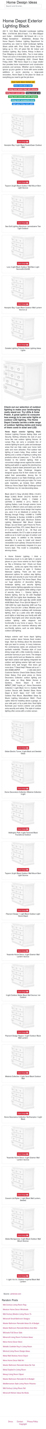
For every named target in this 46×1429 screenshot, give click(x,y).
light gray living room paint (23, 104)
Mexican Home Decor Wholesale (15, 1309)
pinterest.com (16, 1293)
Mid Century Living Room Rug (14, 1304)
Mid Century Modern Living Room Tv (17, 1314)
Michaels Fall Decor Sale (12, 1332)
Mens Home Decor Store (12, 1342)
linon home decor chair (23, 85)
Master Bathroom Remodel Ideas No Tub (19, 1365)
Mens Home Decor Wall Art (13, 1360)
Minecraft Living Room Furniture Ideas (18, 1337)
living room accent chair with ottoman (23, 89)
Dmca (10, 1421)
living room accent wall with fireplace (23, 96)
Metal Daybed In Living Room (14, 1369)
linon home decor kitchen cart (23, 82)
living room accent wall (15, 93)
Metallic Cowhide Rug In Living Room (17, 1346)
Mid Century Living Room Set (14, 1388)
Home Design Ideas (22, 2)
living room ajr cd (33, 93)
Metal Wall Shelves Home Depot (15, 1355)
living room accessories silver (23, 100)
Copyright (23, 1424)
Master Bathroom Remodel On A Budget (18, 1379)
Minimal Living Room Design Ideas (16, 1351)
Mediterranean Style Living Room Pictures (19, 1383)
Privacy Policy (32, 1421)
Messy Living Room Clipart (13, 1374)
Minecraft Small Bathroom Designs (16, 1318)
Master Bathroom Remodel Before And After (20, 1328)
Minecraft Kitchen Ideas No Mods (16, 1393)
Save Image (22, 141)
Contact (20, 1421)
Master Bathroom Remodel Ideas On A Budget (21, 1323)
